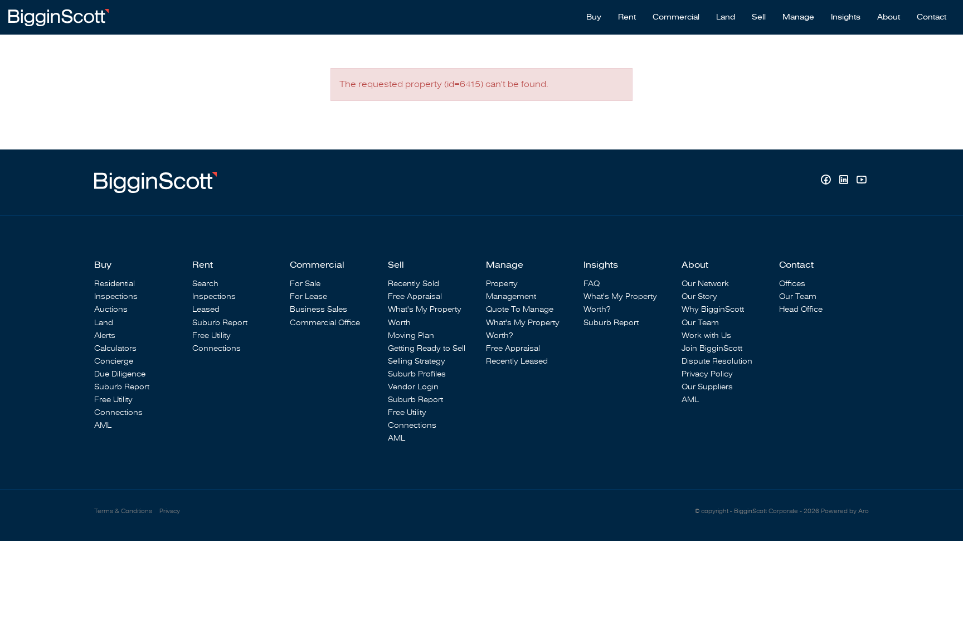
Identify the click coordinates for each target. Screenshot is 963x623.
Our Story (699, 296)
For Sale (305, 283)
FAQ (591, 283)
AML (102, 425)
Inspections (116, 296)
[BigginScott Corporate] (58, 17)
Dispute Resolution (717, 361)
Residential (114, 283)
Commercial (676, 17)
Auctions (111, 309)
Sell (759, 17)
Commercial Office (325, 322)
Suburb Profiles (417, 374)
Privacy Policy (707, 374)
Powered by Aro (845, 511)
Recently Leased (517, 361)
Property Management (511, 290)
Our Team (700, 322)
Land (725, 17)
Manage (798, 17)
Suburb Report (121, 387)
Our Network (705, 283)
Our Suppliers (707, 387)
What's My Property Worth (424, 316)
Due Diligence (119, 374)
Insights (845, 17)
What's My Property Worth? (523, 329)
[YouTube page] (861, 181)
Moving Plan (411, 335)
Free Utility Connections (118, 406)
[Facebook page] (827, 181)
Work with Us (706, 335)
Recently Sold (413, 283)
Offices (792, 283)
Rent (627, 17)
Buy (593, 17)
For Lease (308, 296)
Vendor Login (413, 387)
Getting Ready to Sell (426, 348)
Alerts (104, 335)
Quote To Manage (519, 309)
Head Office (801, 309)
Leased (206, 309)
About (888, 17)
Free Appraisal (415, 296)
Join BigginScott (712, 348)
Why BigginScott (713, 309)
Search (205, 283)
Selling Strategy (416, 361)
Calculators (115, 348)
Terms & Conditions (123, 511)
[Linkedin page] (845, 181)
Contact (931, 17)
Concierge (113, 361)
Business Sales (318, 309)
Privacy (169, 511)
